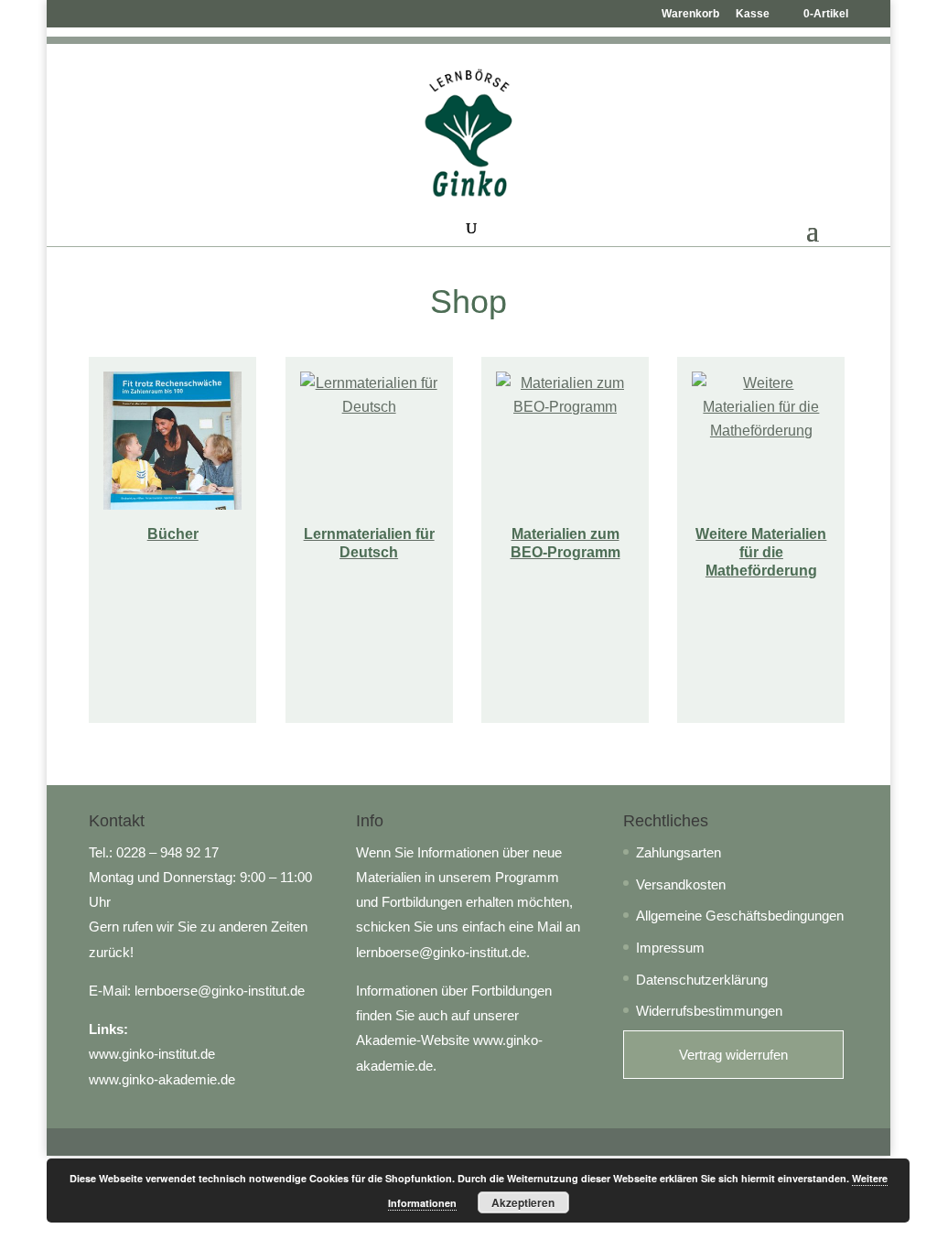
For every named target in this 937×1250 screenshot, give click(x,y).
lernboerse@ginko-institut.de (220, 990)
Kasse (753, 14)
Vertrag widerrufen (733, 1054)
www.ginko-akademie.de (162, 1079)
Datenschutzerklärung (702, 979)
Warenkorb (690, 14)
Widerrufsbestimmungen (709, 1010)
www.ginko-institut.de (152, 1053)
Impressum (670, 947)
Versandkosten (681, 884)
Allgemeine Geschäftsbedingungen (740, 915)
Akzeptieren (523, 1202)
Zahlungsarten (678, 852)
